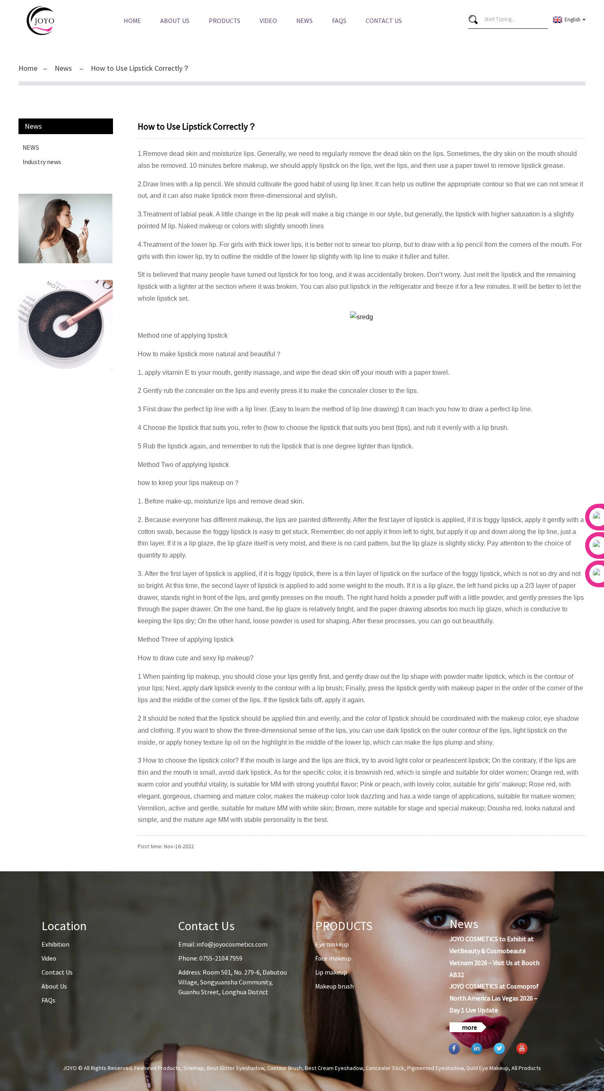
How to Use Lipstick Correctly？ (140, 68)
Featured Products (157, 1068)
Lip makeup (331, 972)
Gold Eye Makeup (487, 1068)
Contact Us (384, 20)
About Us (174, 20)
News (304, 20)
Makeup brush (334, 986)
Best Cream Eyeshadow (334, 1068)
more (469, 1027)
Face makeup (333, 958)
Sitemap (193, 1068)
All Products (526, 1068)
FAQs (339, 20)
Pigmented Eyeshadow (435, 1068)
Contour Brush (284, 1068)
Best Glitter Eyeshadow (235, 1068)
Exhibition (55, 944)
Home (132, 20)
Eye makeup (332, 944)
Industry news (42, 162)
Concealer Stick (385, 1068)
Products (224, 20)
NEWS (31, 147)
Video (268, 20)
